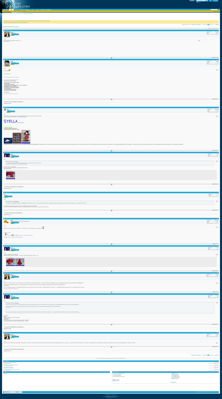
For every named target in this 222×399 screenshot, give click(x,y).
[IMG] (175, 375)
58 (209, 24)
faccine (173, 374)
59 (211, 24)
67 (212, 24)
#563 (217, 107)
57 (208, 24)
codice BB (173, 373)
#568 (217, 272)
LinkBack (209, 28)
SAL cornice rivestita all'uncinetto (120, 358)
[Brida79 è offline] (7, 155)
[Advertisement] (24, 17)
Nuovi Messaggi (5, 11)
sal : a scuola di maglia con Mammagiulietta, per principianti (105, 358)
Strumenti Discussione (214, 28)
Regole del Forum (173, 382)
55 (205, 24)
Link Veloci (24, 11)
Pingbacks (114, 379)
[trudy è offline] (5, 109)
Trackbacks (173, 378)
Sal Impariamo (19, 13)
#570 (217, 332)
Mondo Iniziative (10, 13)
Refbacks (114, 380)
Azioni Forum (20, 11)
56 (206, 24)
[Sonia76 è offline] (7, 222)
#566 (217, 218)
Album (16, 9)
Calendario (11, 11)
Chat (37, 9)
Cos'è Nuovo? (21, 9)
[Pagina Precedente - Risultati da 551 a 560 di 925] (201, 24)
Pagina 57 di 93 (194, 24)
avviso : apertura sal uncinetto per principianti (11, 364)
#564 (217, 152)
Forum (11, 9)
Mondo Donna (6, 9)
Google (6, 373)
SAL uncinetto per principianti (8, 367)
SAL (14, 13)
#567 (217, 245)
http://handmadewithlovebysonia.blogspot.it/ (15, 237)
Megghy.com (49, 9)
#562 (217, 59)
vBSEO (113, 397)
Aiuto (210, 0)
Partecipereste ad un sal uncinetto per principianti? (11, 369)
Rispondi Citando (216, 57)
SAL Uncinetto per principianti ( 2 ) (13, 26)
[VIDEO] (175, 376)
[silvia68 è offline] (7, 63)
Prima (199, 24)
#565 (217, 192)
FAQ (9, 11)
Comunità (15, 11)
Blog (32, 9)
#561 (217, 30)
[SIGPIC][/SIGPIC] (21, 122)
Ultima (217, 24)
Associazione (42, 9)
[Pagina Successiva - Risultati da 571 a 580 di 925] (214, 24)
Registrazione (215, 0)
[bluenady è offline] (7, 34)
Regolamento (27, 9)
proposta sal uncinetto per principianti (10, 362)
